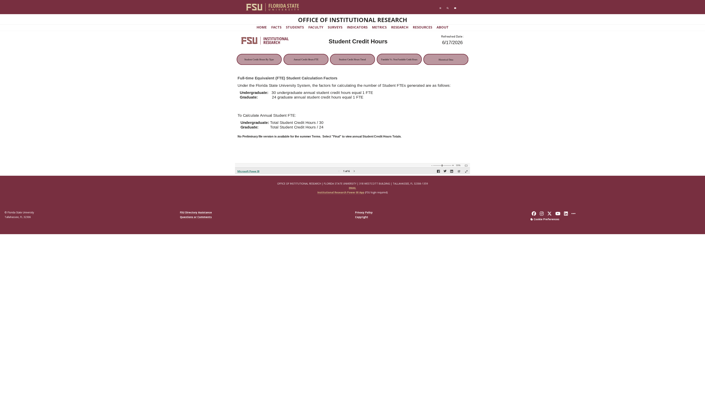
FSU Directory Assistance (196, 212)
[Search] (447, 8)
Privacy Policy (364, 212)
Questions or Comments (196, 217)
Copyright (361, 217)
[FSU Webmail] (455, 8)
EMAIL (352, 188)
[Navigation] (440, 8)
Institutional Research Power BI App (340, 192)
